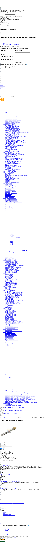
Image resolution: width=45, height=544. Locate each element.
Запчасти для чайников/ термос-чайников (10, 329)
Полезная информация (7, 514)
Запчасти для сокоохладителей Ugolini (10, 171)
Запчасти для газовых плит (8, 363)
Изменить (4, 41)
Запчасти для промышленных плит (9, 198)
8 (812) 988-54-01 (3, 77)
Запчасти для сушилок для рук (8, 386)
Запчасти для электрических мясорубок (10, 232)
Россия (4, 43)
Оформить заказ (3, 22)
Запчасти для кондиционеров (8, 387)
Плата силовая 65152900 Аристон (10, 413)
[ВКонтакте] (1, 448)
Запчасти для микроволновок (8, 172)
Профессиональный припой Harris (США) (10, 231)
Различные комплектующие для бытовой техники (12, 405)
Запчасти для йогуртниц (7, 385)
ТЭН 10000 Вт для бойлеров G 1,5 (6, 474)
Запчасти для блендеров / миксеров (9, 249)
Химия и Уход (5, 356)
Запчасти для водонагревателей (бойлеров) (11, 111)
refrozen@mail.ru (6, 534)
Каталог (4, 519)
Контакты (2, 523)
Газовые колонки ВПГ (7, 377)
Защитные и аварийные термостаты (9, 230)
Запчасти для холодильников (8, 152)
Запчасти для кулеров (7, 286)
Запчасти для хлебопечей (7, 332)
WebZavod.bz (15, 537)
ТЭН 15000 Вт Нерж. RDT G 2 (6, 465)
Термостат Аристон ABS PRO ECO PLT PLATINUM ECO (15, 407)
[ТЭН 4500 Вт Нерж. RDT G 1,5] (8, 438)
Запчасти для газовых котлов (8, 357)
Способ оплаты (3, 19)
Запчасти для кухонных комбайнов (9, 260)
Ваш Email (2, 13)
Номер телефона (3, 12)
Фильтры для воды (6, 375)
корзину (8, 543)
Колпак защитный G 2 (4, 495)
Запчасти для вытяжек (7, 378)
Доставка (4, 512)
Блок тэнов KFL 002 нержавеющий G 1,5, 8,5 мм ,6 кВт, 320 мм (12, 503)
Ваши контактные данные (5, 11)
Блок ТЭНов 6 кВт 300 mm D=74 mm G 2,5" (8, 488)
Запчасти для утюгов (6, 403)
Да (3, 40)
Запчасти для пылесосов (7, 273)
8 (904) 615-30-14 (3, 79)
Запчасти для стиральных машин (9, 124)
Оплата (4, 513)
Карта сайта (5, 520)
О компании (5, 518)
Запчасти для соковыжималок (8, 382)
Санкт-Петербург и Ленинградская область (11, 44)
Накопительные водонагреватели (9, 379)
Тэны (4, 220)
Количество (2, 20)
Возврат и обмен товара (7, 521)
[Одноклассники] (2, 448)
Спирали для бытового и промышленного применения (13, 228)
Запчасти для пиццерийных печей (9, 372)
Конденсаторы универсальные (8, 229)
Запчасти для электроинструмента (9, 373)
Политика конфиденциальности (9, 515)
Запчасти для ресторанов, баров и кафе (10, 391)
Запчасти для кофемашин (7, 308)
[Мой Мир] (4, 448)
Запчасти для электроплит (7, 183)
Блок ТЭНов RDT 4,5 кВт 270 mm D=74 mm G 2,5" (10, 481)
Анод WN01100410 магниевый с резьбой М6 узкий (13, 410)
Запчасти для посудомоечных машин (9, 290)
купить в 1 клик (9, 446)
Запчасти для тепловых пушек (8, 376)
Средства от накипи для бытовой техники (10, 352)
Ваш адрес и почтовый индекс (6, 16)
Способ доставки (3, 17)
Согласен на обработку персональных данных (10, 23)
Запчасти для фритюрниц (7, 388)
